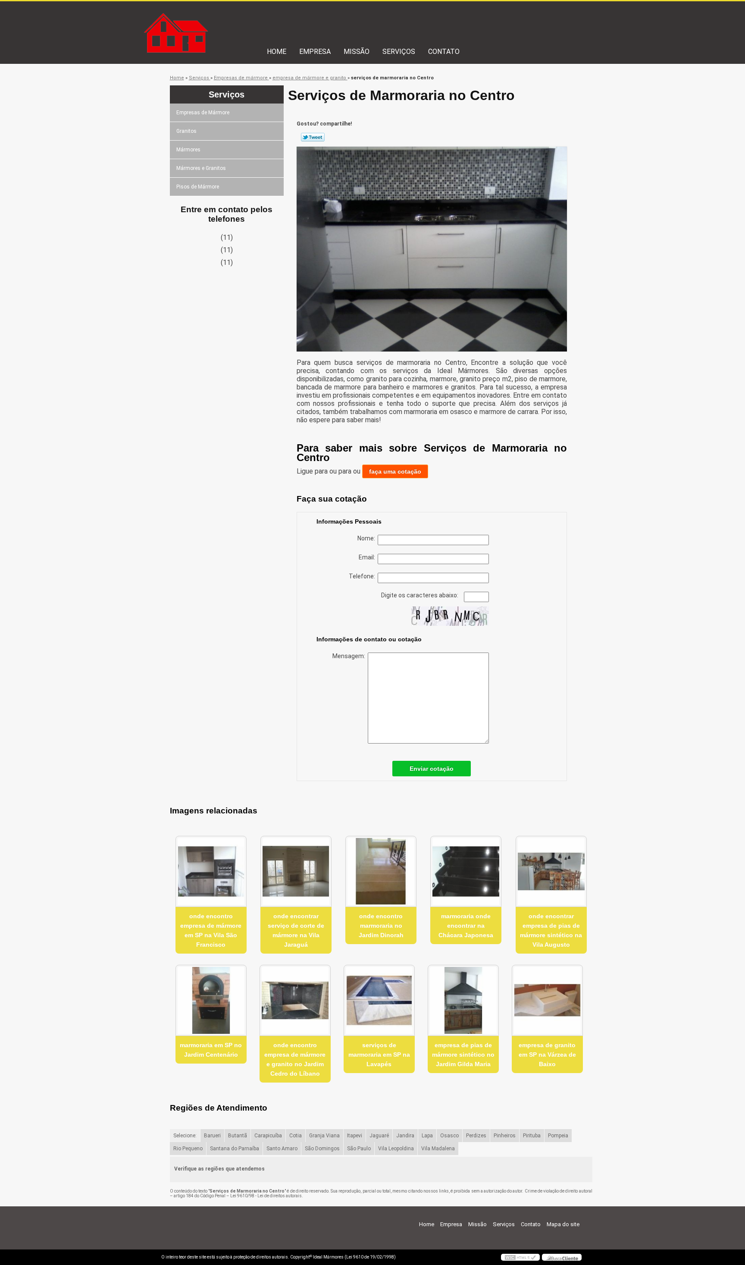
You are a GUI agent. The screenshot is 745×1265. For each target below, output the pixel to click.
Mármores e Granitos (201, 168)
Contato (444, 51)
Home (276, 51)
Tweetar (313, 137)
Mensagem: (350, 656)
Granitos (186, 131)
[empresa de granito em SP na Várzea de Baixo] (547, 1000)
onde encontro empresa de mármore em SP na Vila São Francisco (210, 930)
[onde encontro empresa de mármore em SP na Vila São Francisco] (211, 871)
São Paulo (359, 1149)
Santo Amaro (281, 1149)
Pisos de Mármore (197, 187)
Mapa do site (563, 1224)
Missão (356, 51)
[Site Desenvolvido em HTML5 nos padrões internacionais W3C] (520, 1257)
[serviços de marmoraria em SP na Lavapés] (379, 1000)
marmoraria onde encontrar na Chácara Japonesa (465, 926)
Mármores (188, 150)
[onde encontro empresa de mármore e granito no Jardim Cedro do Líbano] (295, 1000)
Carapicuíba (268, 1136)
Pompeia (558, 1136)
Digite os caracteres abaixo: (420, 595)
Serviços (398, 51)
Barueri (212, 1136)
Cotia (295, 1136)
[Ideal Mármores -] (210, 18)
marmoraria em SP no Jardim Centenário (211, 1050)
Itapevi (354, 1136)
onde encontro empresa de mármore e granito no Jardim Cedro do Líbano (295, 1059)
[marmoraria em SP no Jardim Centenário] (211, 1000)
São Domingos (322, 1149)
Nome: (367, 538)
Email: (368, 557)
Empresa (315, 51)
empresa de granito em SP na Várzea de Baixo (547, 1054)
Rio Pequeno (188, 1149)
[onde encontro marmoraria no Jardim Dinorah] (380, 871)
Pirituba (532, 1136)
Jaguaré (379, 1136)
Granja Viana (324, 1136)
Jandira (405, 1136)
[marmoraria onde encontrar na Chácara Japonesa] (465, 871)
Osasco (449, 1136)
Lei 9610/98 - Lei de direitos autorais (266, 1195)
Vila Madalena (438, 1149)
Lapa (427, 1136)
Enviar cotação (432, 768)
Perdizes (476, 1136)
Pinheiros (505, 1136)
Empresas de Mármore (202, 113)
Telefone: (363, 576)
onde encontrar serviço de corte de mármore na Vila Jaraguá (296, 930)
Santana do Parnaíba (234, 1149)
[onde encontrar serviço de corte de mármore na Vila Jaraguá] (296, 871)
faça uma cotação (395, 471)
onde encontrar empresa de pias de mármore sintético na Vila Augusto (551, 930)
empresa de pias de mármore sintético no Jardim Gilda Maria (463, 1054)
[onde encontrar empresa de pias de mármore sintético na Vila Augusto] (551, 871)
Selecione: (185, 1136)
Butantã (237, 1136)
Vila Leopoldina (396, 1149)
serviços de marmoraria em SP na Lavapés (379, 1054)
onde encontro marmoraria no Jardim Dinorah (381, 926)
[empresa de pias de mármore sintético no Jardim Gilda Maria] (463, 1000)
